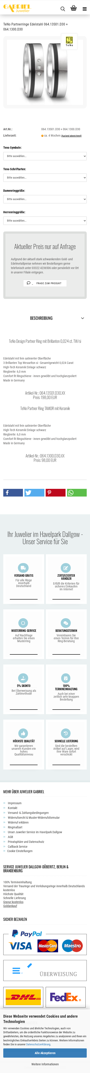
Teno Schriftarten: (14, 169)
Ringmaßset (14, 827)
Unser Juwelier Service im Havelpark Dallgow (34, 832)
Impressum (14, 803)
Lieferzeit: (9, 135)
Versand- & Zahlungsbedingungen (28, 813)
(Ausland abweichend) (71, 135)
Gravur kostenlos (13, 902)
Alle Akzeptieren (45, 1053)
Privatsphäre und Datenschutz (25, 842)
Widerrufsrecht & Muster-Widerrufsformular (33, 817)
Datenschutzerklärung (38, 1044)
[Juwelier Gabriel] (15, 9)
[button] (13, 493)
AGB (10, 837)
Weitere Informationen (45, 1064)
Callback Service (17, 846)
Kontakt (12, 808)
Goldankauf (10, 906)
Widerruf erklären (18, 822)
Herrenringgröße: (14, 212)
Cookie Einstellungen (20, 851)
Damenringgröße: (14, 190)
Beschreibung (41, 318)
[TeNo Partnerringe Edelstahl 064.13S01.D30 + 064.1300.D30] (45, 72)
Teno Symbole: (12, 147)
